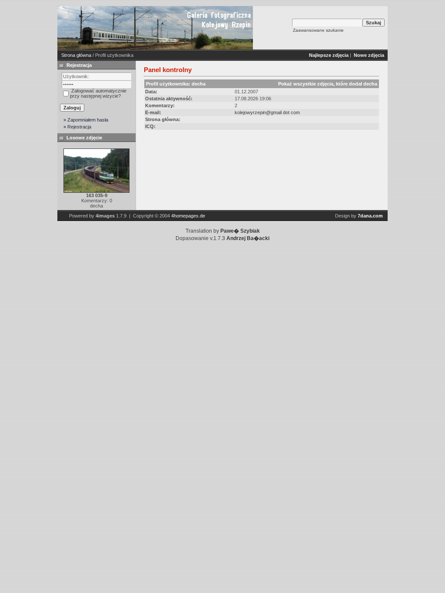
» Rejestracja (77, 126)
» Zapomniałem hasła (85, 119)
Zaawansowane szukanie (318, 30)
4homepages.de (188, 215)
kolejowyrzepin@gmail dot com (267, 112)
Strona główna (76, 55)
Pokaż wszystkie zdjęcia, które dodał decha (327, 83)
